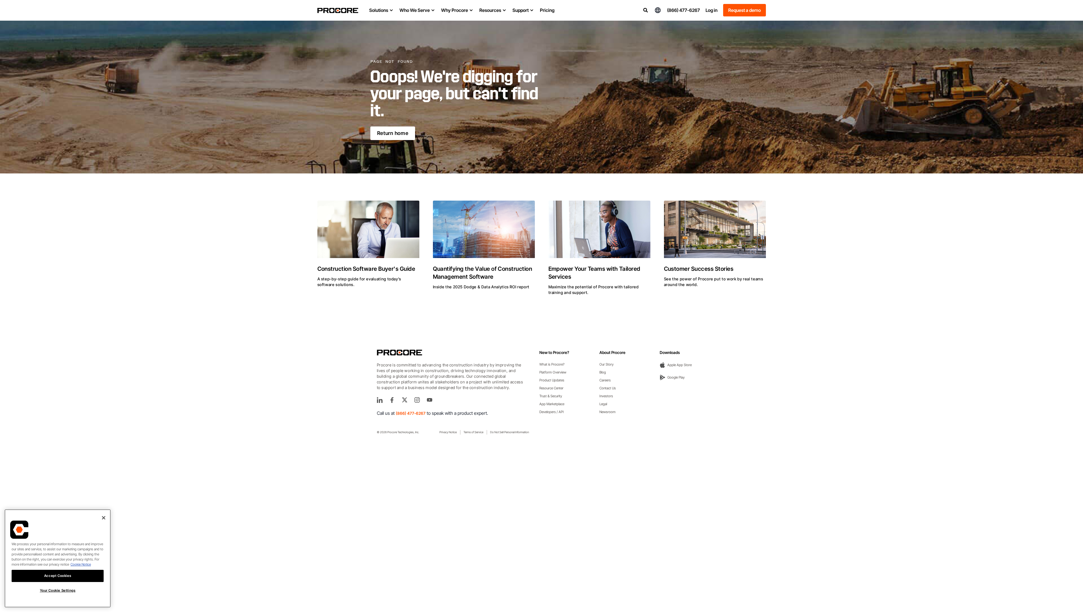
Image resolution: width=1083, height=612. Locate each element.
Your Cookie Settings (58, 590)
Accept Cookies (57, 576)
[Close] (103, 518)
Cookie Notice (81, 564)
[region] (58, 558)
